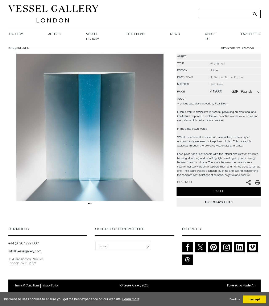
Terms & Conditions (27, 285)
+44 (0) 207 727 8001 (24, 243)
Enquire (218, 191)
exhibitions (135, 34)
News (175, 34)
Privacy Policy (50, 285)
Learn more (130, 299)
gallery (16, 34)
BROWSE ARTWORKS (237, 48)
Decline (234, 299)
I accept (254, 299)
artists (54, 34)
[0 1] (89, 132)
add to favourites (218, 202)
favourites (250, 34)
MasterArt (249, 285)
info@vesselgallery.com (24, 251)
